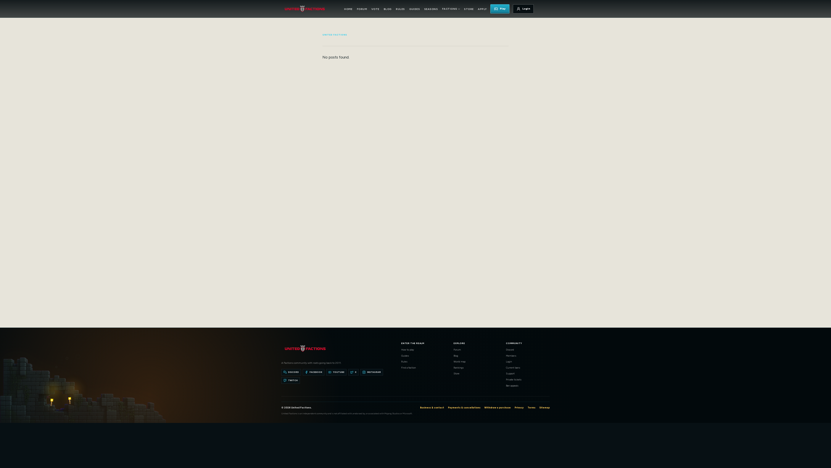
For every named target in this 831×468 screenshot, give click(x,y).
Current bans (513, 367)
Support (510, 373)
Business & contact (432, 407)
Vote (375, 9)
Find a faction (408, 367)
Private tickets (513, 379)
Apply (482, 9)
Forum (362, 9)
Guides (414, 9)
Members (511, 355)
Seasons (431, 9)
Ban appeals (512, 385)
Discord (510, 349)
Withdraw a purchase (497, 407)
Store (468, 9)
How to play (407, 349)
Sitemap (544, 407)
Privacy (519, 407)
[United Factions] (304, 9)
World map (459, 361)
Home (348, 9)
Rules (400, 9)
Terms (531, 407)
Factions (449, 8)
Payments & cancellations (464, 407)
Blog (388, 9)
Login (509, 361)
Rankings (459, 367)
